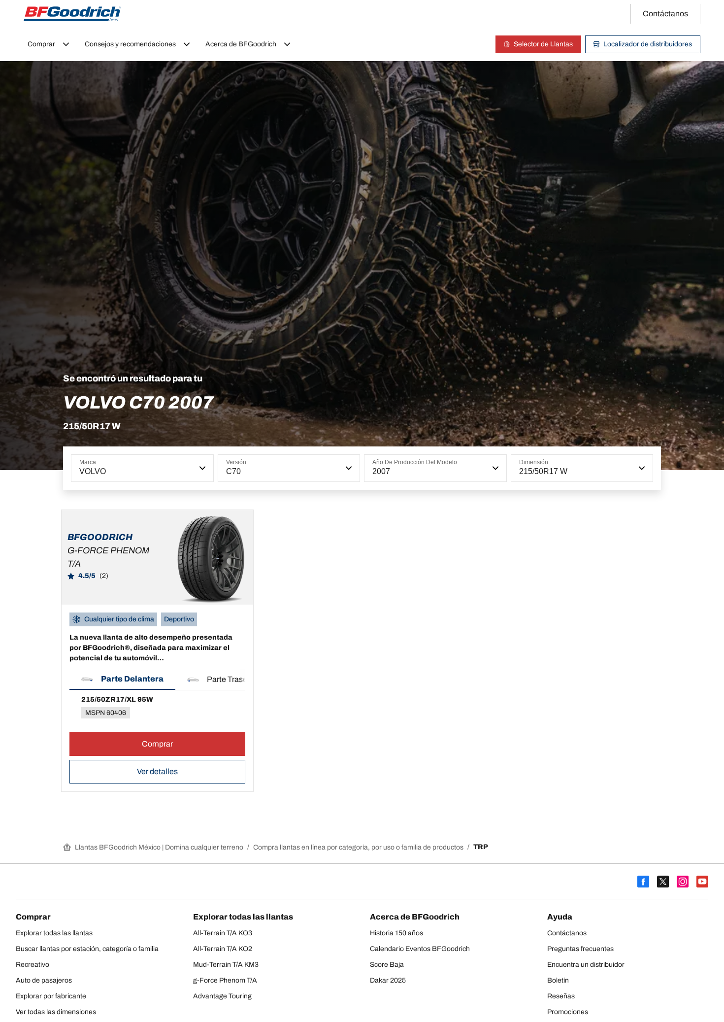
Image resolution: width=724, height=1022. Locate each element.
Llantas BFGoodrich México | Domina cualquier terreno (159, 847)
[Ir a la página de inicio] (72, 14)
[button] (201, 468)
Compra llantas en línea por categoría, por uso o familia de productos (358, 847)
